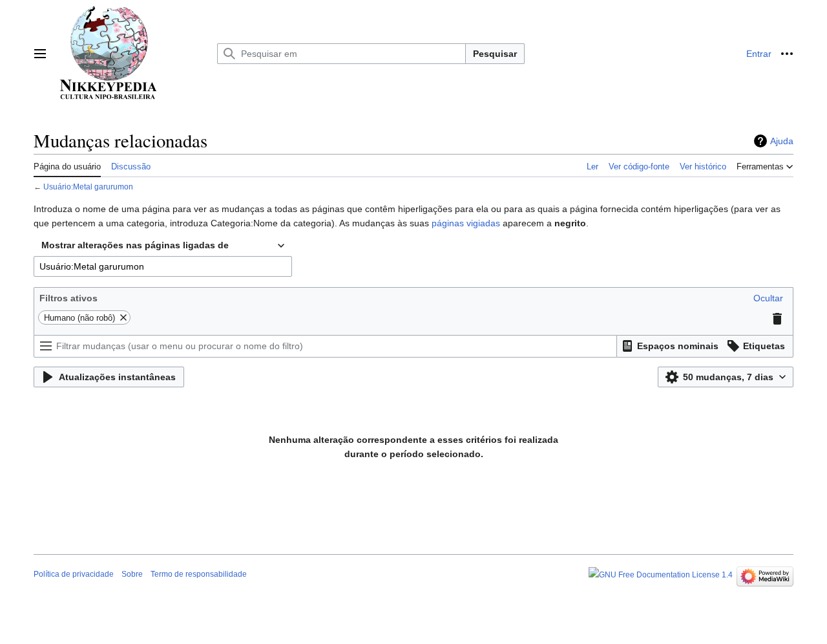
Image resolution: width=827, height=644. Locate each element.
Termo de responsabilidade (199, 574)
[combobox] (163, 245)
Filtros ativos (68, 298)
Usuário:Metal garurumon (88, 186)
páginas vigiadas (466, 223)
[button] (40, 53)
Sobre (132, 574)
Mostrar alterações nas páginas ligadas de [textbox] (135, 245)
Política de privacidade (74, 574)
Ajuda (781, 141)
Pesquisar (495, 53)
